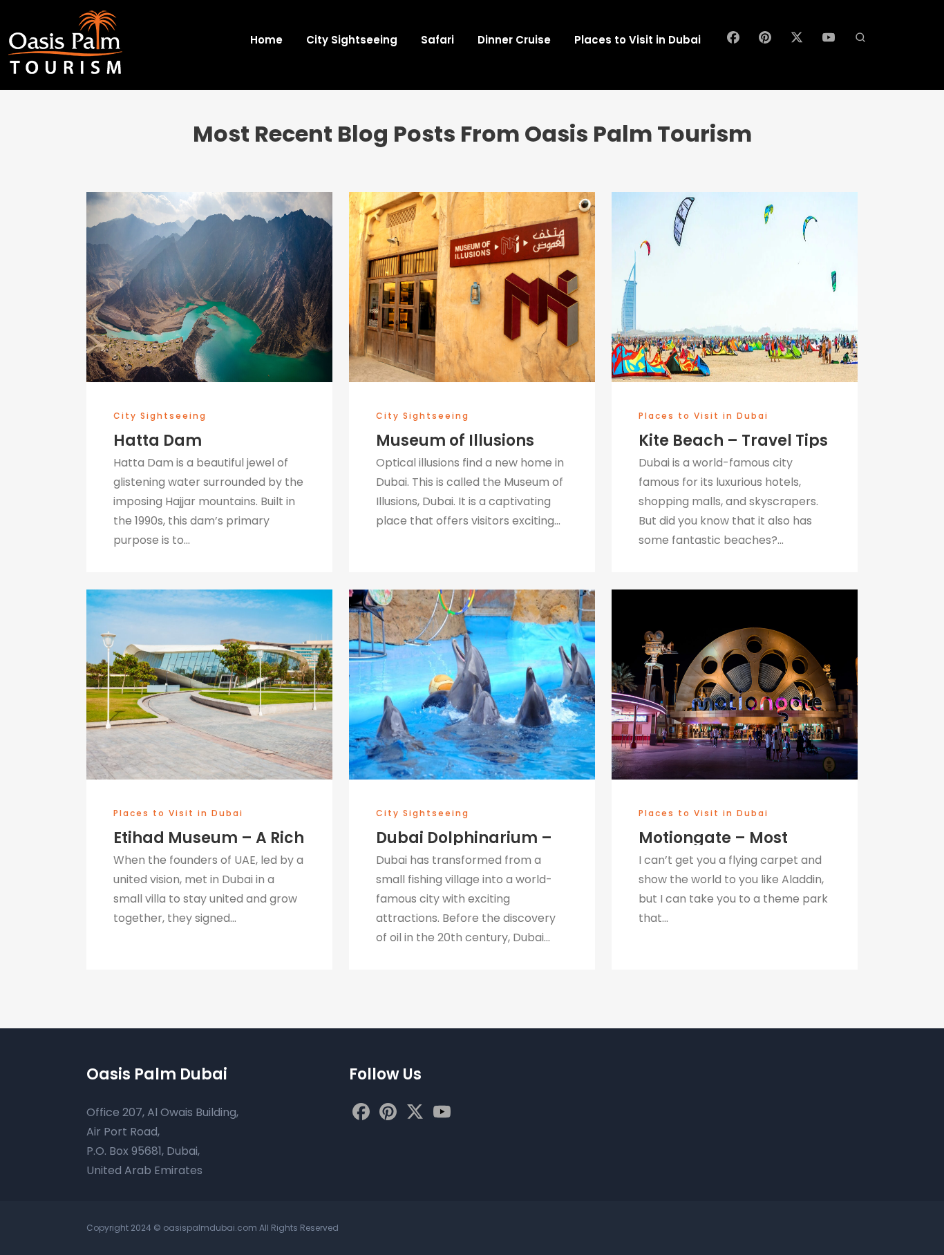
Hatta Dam (157, 440)
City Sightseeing (351, 39)
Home (266, 39)
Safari (437, 39)
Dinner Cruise (514, 39)
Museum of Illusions (455, 440)
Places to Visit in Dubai (637, 39)
